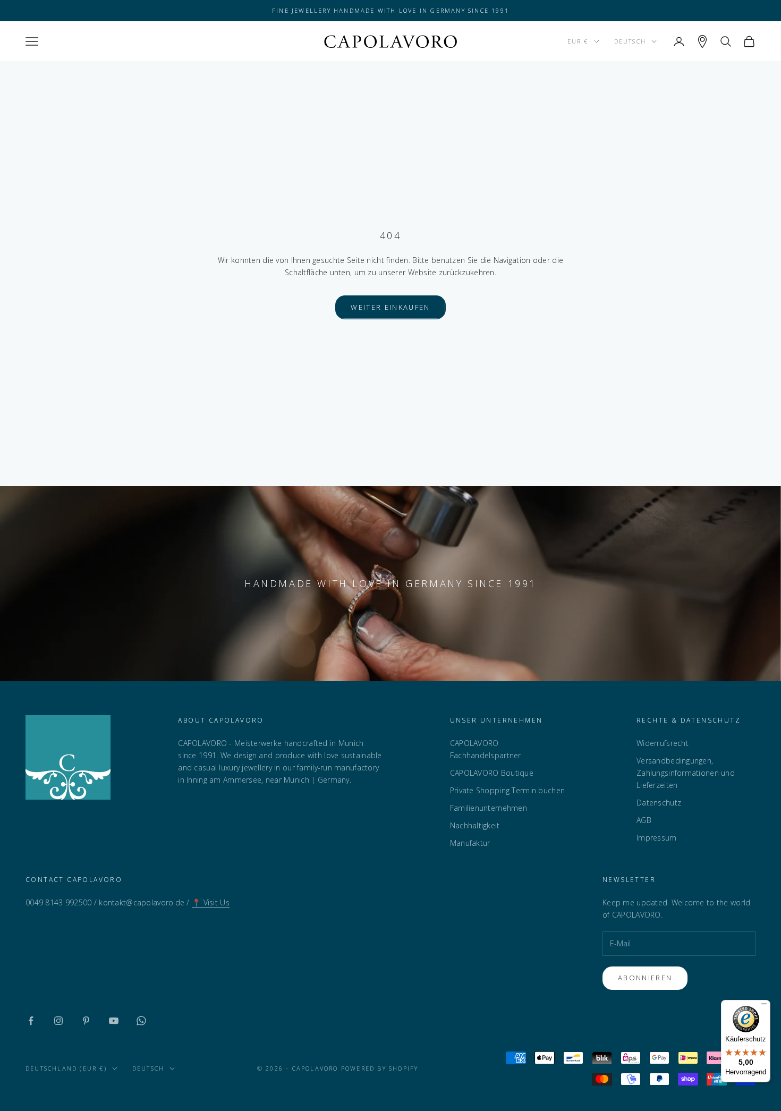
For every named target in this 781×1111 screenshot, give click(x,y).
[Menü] (764, 1006)
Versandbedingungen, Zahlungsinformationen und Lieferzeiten (685, 773)
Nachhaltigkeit (475, 825)
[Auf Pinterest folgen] (86, 1020)
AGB (643, 820)
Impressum (656, 838)
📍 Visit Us (211, 902)
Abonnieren (645, 977)
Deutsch (630, 41)
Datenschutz (658, 803)
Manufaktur (470, 843)
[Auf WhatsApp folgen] (141, 1020)
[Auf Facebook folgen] (31, 1020)
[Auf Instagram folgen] (58, 1020)
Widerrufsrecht (662, 743)
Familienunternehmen (488, 808)
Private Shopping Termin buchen (507, 790)
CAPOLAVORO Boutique (491, 773)
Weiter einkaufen (390, 307)
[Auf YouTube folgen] (113, 1020)
